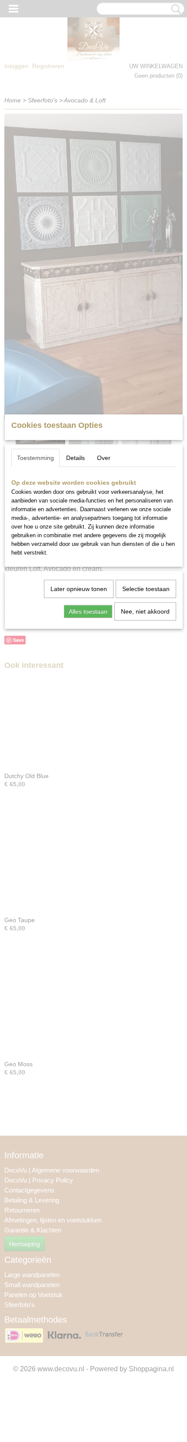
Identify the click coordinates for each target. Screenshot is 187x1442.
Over (103, 457)
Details (75, 457)
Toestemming (35, 457)
